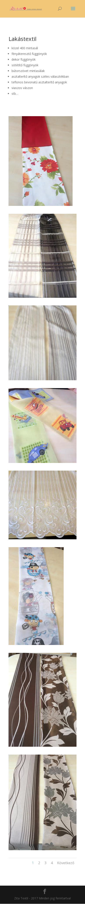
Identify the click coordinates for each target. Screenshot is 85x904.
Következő (65, 862)
